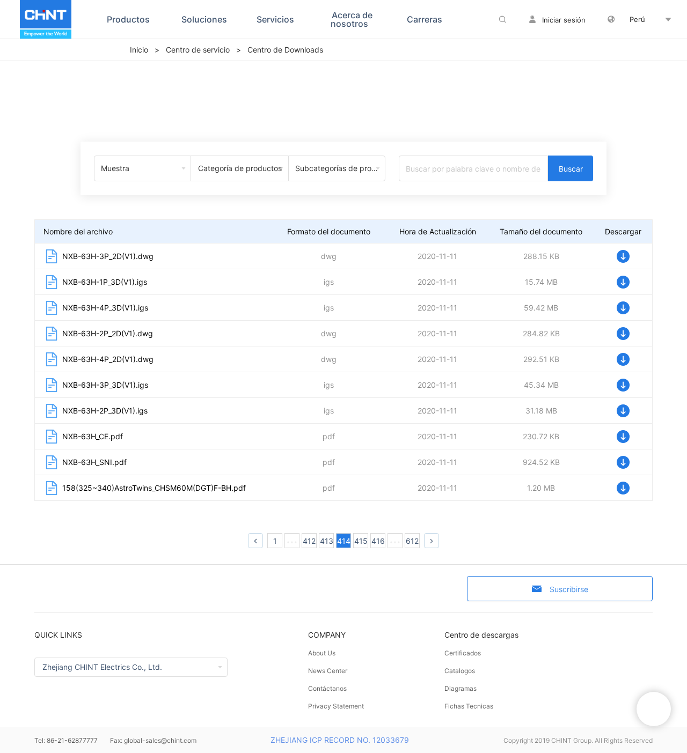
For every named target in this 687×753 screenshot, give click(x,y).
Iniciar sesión (564, 20)
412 (309, 540)
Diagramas (460, 688)
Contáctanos (327, 688)
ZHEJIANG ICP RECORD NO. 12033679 (340, 739)
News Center (327, 671)
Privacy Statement (336, 706)
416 (378, 540)
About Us (321, 653)
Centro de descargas (481, 634)
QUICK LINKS (58, 634)
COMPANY (327, 634)
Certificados (462, 653)
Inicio (139, 49)
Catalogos (459, 671)
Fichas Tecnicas (468, 706)
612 (412, 540)
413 (326, 540)
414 (343, 540)
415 (361, 540)
